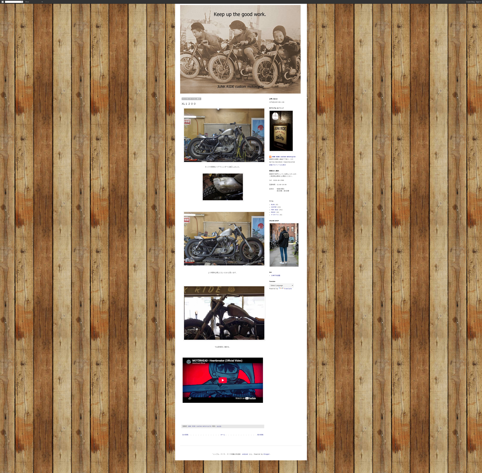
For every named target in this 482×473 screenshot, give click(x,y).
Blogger (267, 454)
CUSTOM (273, 207)
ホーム (223, 435)
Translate (288, 289)
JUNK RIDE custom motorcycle (283, 157)
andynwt (245, 454)
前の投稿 (260, 435)
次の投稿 (185, 435)
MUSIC (273, 212)
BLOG (273, 205)
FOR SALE (274, 210)
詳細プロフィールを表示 (277, 165)
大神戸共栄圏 (275, 275)
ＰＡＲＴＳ (275, 215)
